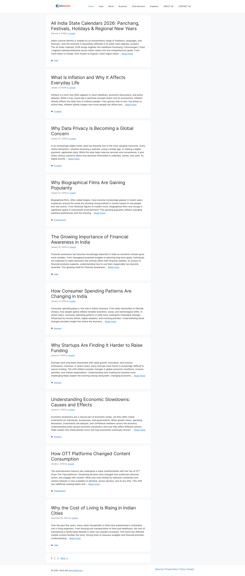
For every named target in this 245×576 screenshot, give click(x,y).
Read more (127, 53)
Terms (182, 569)
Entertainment (138, 6)
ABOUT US (168, 6)
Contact (190, 569)
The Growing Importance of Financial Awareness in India (89, 239)
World (111, 6)
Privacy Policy (171, 569)
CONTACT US (185, 6)
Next (64, 558)
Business (123, 6)
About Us (159, 569)
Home (91, 6)
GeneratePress (76, 570)
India (101, 6)
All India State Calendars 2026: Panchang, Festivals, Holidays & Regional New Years (95, 25)
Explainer (154, 6)
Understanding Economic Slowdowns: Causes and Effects (90, 402)
